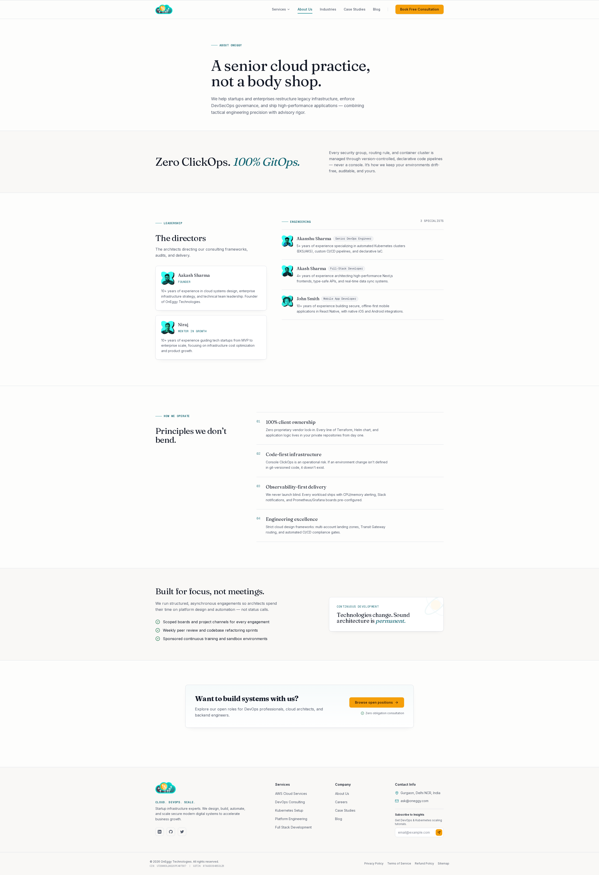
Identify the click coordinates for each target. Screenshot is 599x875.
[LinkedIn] (159, 832)
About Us (342, 794)
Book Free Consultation (419, 9)
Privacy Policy (374, 863)
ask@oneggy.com (414, 801)
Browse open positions (374, 702)
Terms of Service (399, 863)
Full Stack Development (293, 827)
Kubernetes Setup (289, 810)
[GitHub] (171, 832)
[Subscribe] (439, 832)
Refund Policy (424, 863)
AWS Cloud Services (291, 794)
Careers (341, 802)
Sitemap (443, 863)
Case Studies (345, 810)
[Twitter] (182, 832)
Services (279, 9)
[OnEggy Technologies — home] (170, 9)
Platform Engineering (291, 819)
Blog (338, 819)
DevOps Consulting (290, 802)
